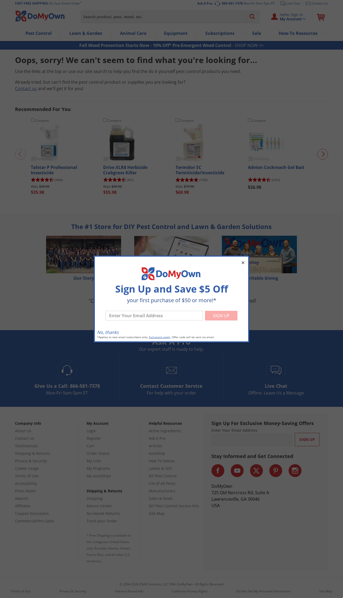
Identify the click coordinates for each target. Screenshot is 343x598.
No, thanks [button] (108, 332)
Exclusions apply (159, 337)
